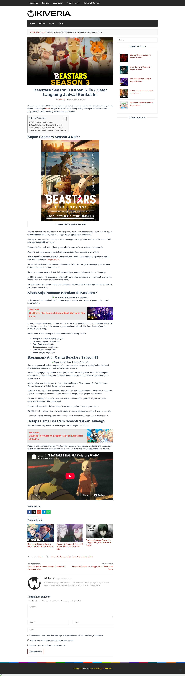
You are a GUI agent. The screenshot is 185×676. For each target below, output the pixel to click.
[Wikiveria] (49, 13)
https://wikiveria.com (64, 578)
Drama (62, 556)
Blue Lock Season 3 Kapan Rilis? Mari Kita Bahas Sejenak (40, 545)
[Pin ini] (39, 512)
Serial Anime (77, 556)
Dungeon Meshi (53, 259)
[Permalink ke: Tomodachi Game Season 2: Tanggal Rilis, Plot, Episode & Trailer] (99, 531)
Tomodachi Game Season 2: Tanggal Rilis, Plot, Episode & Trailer (98, 542)
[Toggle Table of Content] (63, 118)
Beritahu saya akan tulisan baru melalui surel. (48, 645)
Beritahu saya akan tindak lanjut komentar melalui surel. (52, 640)
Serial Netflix (88, 556)
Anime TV (54, 556)
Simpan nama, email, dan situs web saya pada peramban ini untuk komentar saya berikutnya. (66, 635)
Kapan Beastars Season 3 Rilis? (42, 122)
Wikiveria (49, 578)
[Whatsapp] (48, 512)
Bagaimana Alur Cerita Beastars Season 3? (47, 127)
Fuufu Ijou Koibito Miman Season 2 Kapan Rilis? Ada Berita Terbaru (46, 566)
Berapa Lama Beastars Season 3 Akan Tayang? (48, 130)
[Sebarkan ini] (29, 512)
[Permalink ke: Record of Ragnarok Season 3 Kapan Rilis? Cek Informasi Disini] (70, 533)
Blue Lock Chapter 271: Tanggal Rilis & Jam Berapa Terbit (92, 566)
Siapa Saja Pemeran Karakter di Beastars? (46, 125)
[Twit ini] (34, 512)
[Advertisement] (137, 162)
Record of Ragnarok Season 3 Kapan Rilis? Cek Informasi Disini (70, 546)
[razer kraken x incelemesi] (92, 675)
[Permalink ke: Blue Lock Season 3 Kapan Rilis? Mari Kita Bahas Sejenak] (40, 533)
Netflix (47, 108)
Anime (40, 556)
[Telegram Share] (44, 512)
